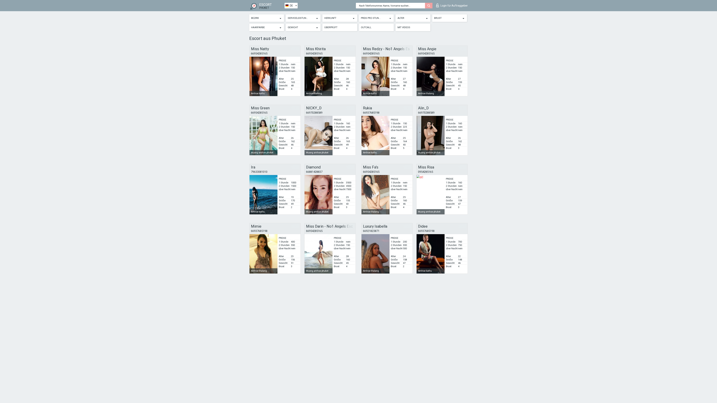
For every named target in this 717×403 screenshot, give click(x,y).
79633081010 (259, 172)
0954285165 (425, 172)
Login (454, 5)
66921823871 (371, 231)
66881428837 (314, 172)
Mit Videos (404, 27)
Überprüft (330, 27)
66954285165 (259, 53)
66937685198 (371, 112)
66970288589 (314, 112)
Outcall (366, 27)
